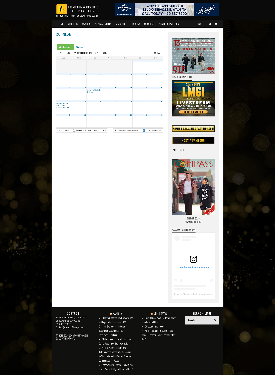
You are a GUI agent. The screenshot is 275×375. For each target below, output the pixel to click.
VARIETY (117, 313)
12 (100, 88)
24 (70, 115)
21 (131, 101)
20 (116, 101)
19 (100, 101)
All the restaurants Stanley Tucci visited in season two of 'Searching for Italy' (158, 335)
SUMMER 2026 (193, 218)
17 (70, 101)
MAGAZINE (121, 24)
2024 (104, 53)
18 (85, 101)
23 (162, 101)
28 (131, 115)
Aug (69, 53)
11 (85, 88)
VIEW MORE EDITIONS (193, 222)
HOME (60, 24)
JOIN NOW (135, 24)
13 (116, 88)
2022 (61, 53)
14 (131, 88)
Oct (97, 53)
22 (146, 101)
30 (162, 115)
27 (116, 115)
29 (146, 115)
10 (70, 88)
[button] (127, 130)
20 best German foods (154, 326)
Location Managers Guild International (192, 294)
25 (85, 115)
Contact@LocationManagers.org (70, 327)
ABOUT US (73, 24)
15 (146, 88)
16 (162, 88)
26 (100, 115)
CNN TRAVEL (160, 313)
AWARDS (86, 24)
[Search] (216, 23)
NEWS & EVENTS (103, 24)
